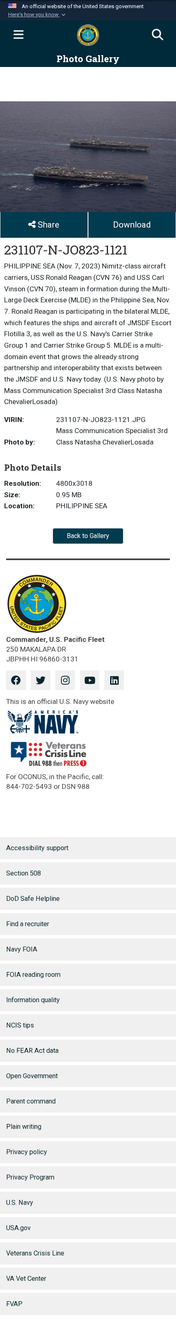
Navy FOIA (21, 949)
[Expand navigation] (18, 35)
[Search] (157, 35)
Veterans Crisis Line (35, 1253)
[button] (37, 15)
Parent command (31, 1101)
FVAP (14, 1304)
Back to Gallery (88, 536)
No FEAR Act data (32, 1050)
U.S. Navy (19, 1202)
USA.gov (18, 1228)
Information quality (33, 1000)
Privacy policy (26, 1152)
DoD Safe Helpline (33, 898)
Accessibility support (37, 848)
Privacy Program (30, 1177)
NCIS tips (20, 1025)
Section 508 (23, 873)
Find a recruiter (27, 924)
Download (132, 225)
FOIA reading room (33, 974)
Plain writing (23, 1126)
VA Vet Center (26, 1278)
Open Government (32, 1076)
